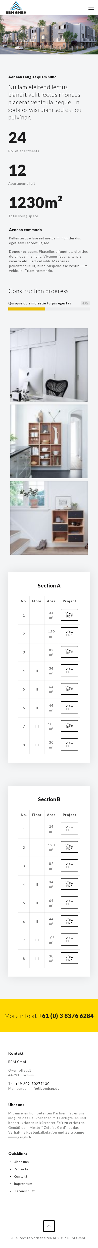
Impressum (23, 1184)
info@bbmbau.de (45, 1088)
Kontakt (20, 1176)
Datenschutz (24, 1191)
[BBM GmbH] (16, 7)
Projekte (21, 1169)
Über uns (21, 1162)
